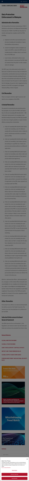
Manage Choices (14, 470)
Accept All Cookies (14, 478)
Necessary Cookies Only (14, 474)
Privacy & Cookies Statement (6, 467)
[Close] (27, 459)
